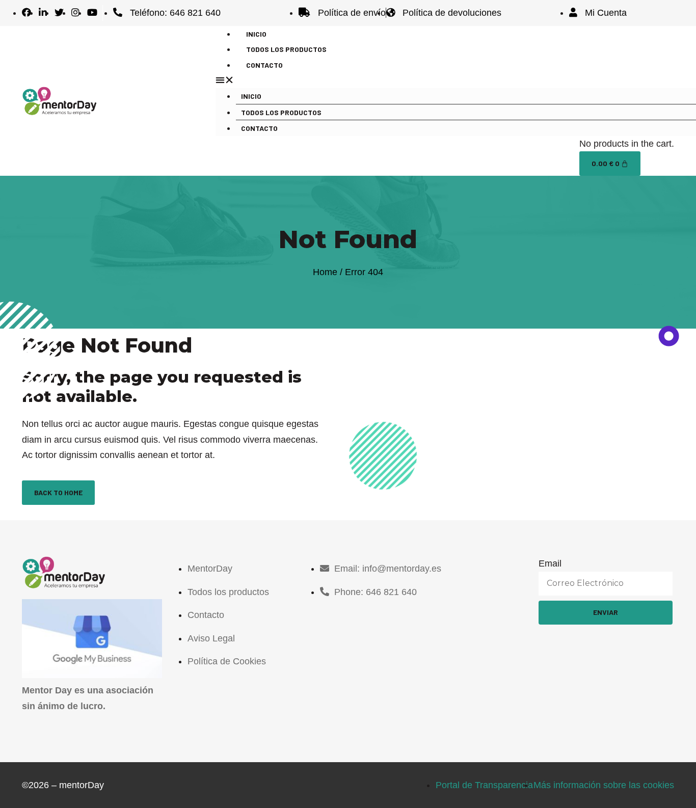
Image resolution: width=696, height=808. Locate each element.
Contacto (264, 65)
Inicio (251, 96)
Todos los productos (281, 112)
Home (325, 272)
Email (550, 563)
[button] (440, 80)
